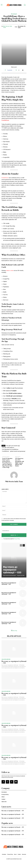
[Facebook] (3, 782)
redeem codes (10, 270)
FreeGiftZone (5, 177)
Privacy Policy (17, 538)
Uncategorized (6, 659)
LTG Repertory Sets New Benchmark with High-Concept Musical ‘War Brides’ (19, 462)
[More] (22, 70)
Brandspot (14, 14)
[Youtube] (16, 782)
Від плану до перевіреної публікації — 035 (12, 570)
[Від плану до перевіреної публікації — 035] (14, 560)
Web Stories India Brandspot (9, 575)
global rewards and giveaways (17, 451)
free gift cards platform (8, 447)
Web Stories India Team (7, 27)
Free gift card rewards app (13, 445)
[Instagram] (7, 782)
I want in (13, 535)
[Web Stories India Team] (14, 475)
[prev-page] (21, 545)
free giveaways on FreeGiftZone (10, 449)
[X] (11, 782)
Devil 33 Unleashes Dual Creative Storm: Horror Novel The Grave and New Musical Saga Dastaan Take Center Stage (7, 463)
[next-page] (24, 545)
